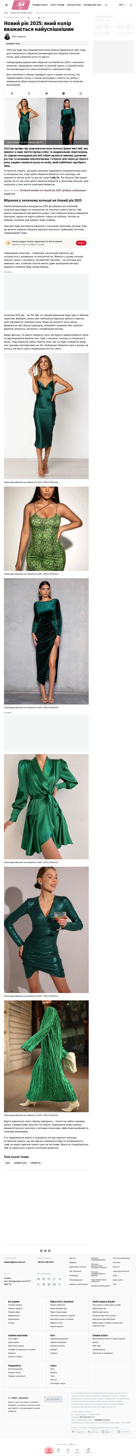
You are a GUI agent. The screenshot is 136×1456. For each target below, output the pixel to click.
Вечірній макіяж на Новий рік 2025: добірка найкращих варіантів (45, 192)
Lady (6, 13)
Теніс (52, 1376)
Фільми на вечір (57, 1346)
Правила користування (78, 1284)
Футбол (53, 1372)
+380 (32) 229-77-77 (86, 1417)
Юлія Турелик (19, 37)
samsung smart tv (124, 1431)
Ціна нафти (13, 1339)
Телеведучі (73, 1276)
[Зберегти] (81, 93)
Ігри (114, 1284)
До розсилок (53, 1399)
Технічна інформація (121, 1258)
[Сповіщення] (131, 5)
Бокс (52, 1369)
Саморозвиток (99, 1349)
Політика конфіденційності (98, 1259)
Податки (12, 1353)
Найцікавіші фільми (59, 1339)
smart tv (108, 1431)
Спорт (53, 1365)
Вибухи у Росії (56, 1323)
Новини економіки (17, 1335)
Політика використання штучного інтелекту (99, 1266)
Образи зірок (74, 5)
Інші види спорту (57, 1383)
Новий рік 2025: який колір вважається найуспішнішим (57, 13)
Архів (115, 1276)
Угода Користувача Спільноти (99, 1280)
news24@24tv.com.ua (14, 1262)
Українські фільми (58, 1342)
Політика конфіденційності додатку (98, 1273)
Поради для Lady (93, 5)
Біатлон (53, 1380)
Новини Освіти (100, 1335)
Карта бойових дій (58, 1308)
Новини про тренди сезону (21, 13)
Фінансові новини (16, 1346)
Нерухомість (14, 1365)
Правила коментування (100, 1286)
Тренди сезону (40, 5)
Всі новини (13, 1301)
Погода (11, 1323)
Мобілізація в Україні (104, 1301)
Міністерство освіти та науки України (109, 1339)
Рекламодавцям (75, 1280)
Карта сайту (117, 1280)
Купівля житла (14, 1372)
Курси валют (13, 1342)
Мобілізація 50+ (99, 1308)
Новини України (15, 1308)
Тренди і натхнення (16, 1376)
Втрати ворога (56, 1326)
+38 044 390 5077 (45, 1262)
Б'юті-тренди (57, 5)
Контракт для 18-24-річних (104, 1316)
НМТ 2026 (97, 1346)
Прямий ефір (14, 1312)
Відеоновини (14, 1316)
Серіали (53, 1353)
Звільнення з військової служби (107, 1305)
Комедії (53, 1349)
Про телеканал (75, 1271)
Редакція (72, 1262)
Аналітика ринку (15, 1369)
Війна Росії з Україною (62, 1301)
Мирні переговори (58, 1312)
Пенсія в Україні (15, 1357)
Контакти (116, 1262)
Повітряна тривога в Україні (62, 1316)
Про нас (72, 1258)
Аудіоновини (13, 1319)
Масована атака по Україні (62, 1319)
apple (93, 1431)
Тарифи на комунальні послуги (22, 1349)
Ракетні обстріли (57, 1305)
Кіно (52, 1335)
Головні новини (15, 1305)
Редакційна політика (77, 1267)
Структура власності (121, 1271)
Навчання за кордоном (103, 1353)
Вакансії (116, 1267)
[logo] (21, 5)
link (38, 1279)
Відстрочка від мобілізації (104, 1319)
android (78, 1431)
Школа (95, 1342)
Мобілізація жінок (100, 1312)
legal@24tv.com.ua (102, 1420)
